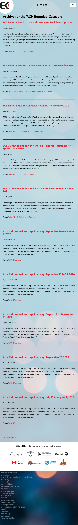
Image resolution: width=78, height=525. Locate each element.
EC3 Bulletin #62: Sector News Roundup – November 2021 (36, 105)
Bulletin (33, 51)
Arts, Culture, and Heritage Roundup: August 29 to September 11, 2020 (38, 316)
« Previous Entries (9, 437)
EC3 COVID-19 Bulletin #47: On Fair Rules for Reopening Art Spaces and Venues (37, 147)
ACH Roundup (15, 51)
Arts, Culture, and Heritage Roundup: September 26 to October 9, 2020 (39, 233)
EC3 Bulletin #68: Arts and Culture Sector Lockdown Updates (37, 22)
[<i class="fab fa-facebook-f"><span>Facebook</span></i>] (37, 5)
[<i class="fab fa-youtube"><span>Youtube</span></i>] (41, 5)
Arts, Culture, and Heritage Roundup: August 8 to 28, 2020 (36, 357)
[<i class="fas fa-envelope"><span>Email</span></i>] (46, 5)
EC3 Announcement (17, 91)
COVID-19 (25, 51)
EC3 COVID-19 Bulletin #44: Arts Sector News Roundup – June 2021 (38, 190)
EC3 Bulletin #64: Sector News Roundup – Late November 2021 (38, 65)
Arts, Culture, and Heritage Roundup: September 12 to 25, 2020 (39, 274)
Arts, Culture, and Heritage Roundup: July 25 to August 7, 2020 (38, 397)
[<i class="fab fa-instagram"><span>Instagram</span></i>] (43, 5)
